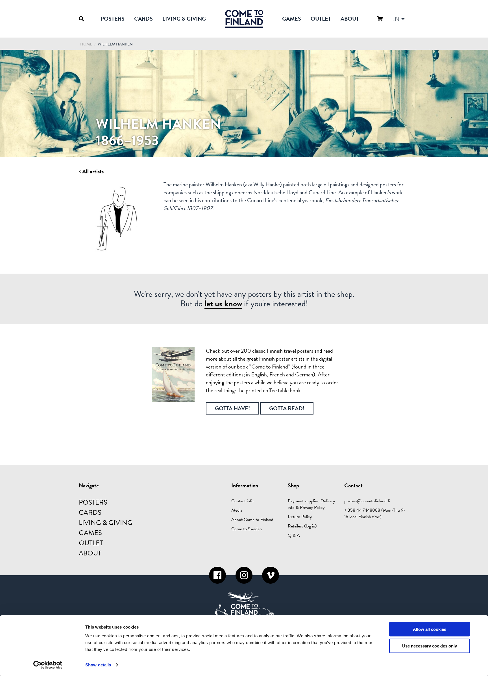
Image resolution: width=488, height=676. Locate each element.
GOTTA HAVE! (232, 408)
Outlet (321, 18)
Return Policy (300, 516)
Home (86, 44)
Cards (143, 18)
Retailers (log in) (302, 526)
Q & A (294, 535)
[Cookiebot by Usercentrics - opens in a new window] (48, 665)
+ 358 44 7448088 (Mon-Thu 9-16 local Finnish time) (375, 513)
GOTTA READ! (286, 408)
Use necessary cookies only (429, 646)
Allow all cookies (429, 629)
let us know (223, 304)
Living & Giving (184, 18)
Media (236, 510)
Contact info (242, 501)
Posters (113, 18)
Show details (98, 664)
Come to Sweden (246, 528)
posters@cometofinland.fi (367, 501)
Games (291, 18)
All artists (92, 171)
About (350, 18)
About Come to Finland (252, 519)
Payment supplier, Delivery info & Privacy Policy (311, 504)
